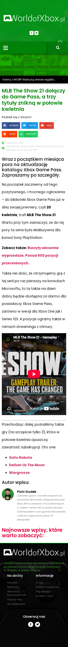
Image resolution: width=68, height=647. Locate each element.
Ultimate (11, 150)
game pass (28, 146)
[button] (11, 125)
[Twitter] (36, 33)
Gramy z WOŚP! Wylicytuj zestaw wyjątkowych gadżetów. (31, 79)
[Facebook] (32, 33)
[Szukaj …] (58, 48)
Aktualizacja (13, 146)
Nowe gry (51, 146)
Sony (61, 146)
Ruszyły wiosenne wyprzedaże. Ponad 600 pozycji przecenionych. (30, 255)
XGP (35, 150)
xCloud (28, 150)
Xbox (19, 150)
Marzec (40, 146)
